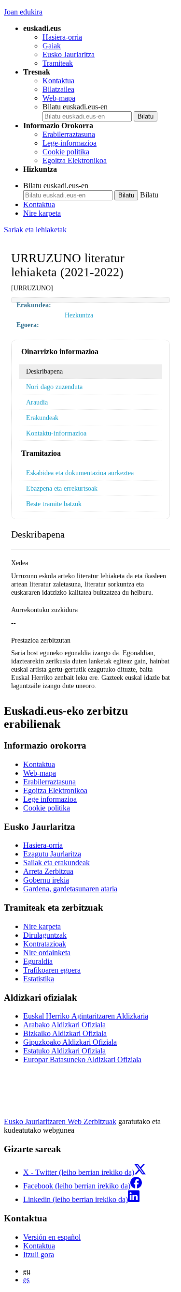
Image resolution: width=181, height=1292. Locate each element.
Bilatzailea (58, 89)
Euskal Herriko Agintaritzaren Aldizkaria (85, 1016)
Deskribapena (44, 371)
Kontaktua (58, 80)
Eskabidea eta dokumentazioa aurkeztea (80, 473)
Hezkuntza (79, 315)
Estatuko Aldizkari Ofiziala (64, 1051)
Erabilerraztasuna (68, 134)
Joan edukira (23, 12)
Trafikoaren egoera (52, 970)
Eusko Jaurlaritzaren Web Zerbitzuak (60, 1121)
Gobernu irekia (46, 880)
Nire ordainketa (46, 952)
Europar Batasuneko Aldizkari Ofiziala (82, 1059)
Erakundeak (42, 417)
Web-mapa (58, 98)
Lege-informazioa (69, 143)
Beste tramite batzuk (54, 504)
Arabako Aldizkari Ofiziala (64, 1025)
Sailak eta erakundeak (56, 862)
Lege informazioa (50, 799)
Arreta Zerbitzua (48, 871)
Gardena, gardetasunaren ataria (70, 889)
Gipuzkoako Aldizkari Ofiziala (70, 1042)
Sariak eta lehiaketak (35, 229)
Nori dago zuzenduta (54, 387)
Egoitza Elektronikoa (74, 160)
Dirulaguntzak (45, 935)
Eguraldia (38, 961)
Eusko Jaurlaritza (68, 54)
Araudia (37, 402)
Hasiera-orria (62, 37)
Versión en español (52, 1237)
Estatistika (38, 979)
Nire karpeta (42, 213)
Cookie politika (65, 152)
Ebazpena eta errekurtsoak (61, 488)
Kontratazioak (44, 944)
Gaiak (51, 46)
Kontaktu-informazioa (56, 433)
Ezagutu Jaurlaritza (52, 854)
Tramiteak (57, 63)
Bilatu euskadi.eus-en (75, 107)
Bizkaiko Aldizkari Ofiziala (65, 1033)
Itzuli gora (38, 1254)
